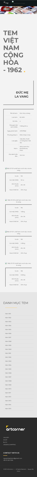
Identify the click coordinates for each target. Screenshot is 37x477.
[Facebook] (17, 474)
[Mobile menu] (34, 3)
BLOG (5, 442)
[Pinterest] (20, 474)
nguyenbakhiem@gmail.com (12, 458)
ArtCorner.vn (10, 469)
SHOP (5, 440)
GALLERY (6, 437)
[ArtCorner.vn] (18, 3)
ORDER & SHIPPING (9, 444)
